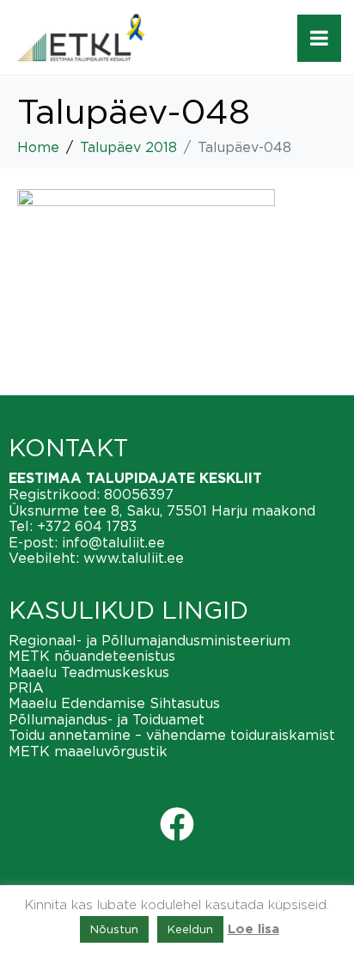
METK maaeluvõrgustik (88, 751)
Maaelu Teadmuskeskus (89, 672)
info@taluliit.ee (113, 542)
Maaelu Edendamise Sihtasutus (114, 703)
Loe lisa (253, 929)
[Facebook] (177, 824)
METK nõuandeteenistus (92, 655)
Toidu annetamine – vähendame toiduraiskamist (172, 734)
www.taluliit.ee (133, 557)
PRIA (26, 687)
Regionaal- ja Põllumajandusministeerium (149, 640)
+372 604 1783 (87, 526)
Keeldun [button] (190, 929)
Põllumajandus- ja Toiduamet (106, 719)
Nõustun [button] (114, 929)
